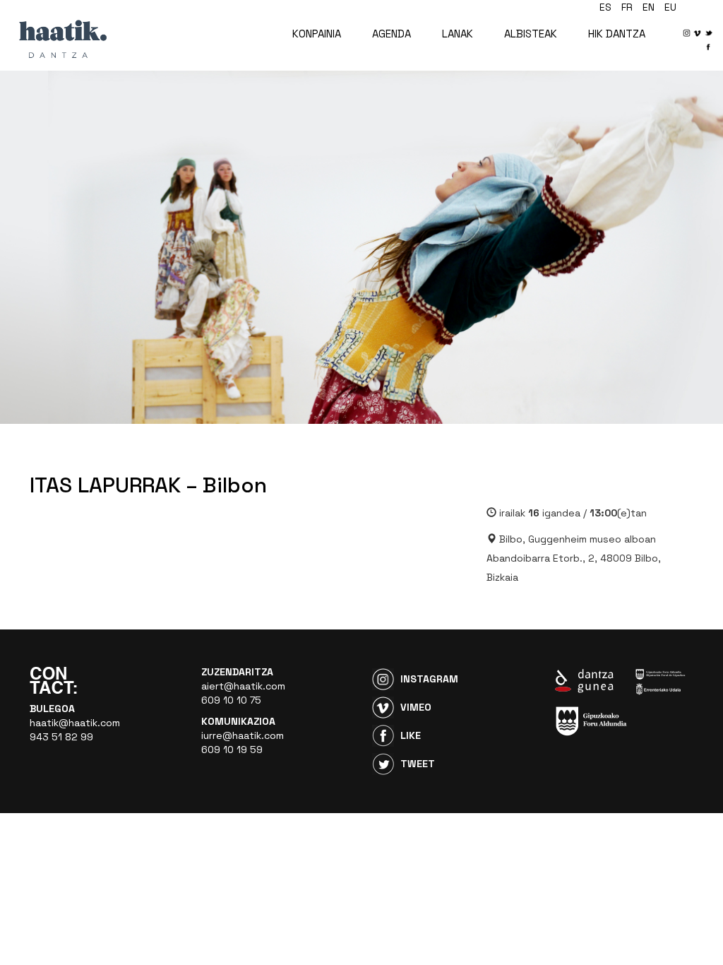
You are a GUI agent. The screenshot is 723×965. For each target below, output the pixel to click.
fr (627, 7)
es (605, 7)
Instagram (429, 679)
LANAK (457, 33)
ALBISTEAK (530, 33)
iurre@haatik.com (242, 735)
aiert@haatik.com (243, 686)
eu (670, 7)
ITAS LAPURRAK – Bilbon (148, 485)
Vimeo (415, 707)
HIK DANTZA (616, 33)
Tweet (417, 763)
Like (410, 735)
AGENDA (391, 33)
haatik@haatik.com (75, 722)
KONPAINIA (316, 33)
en (649, 7)
